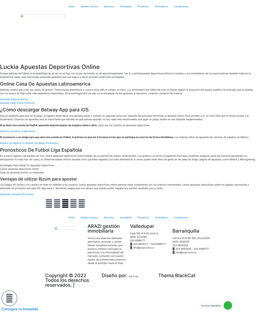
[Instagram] (73, 203)
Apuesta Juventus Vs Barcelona (17, 131)
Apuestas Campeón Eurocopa (17, 194)
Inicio (72, 6)
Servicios (109, 6)
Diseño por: (120, 275)
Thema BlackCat (176, 275)
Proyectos (143, 6)
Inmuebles (125, 6)
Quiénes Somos (89, 6)
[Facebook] (49, 203)
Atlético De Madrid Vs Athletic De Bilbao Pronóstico (29, 143)
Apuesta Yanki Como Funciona (17, 102)
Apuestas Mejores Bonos (14, 99)
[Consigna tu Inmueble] (9, 298)
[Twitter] (57, 203)
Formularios (161, 6)
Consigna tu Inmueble (19, 309)
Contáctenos (181, 6)
